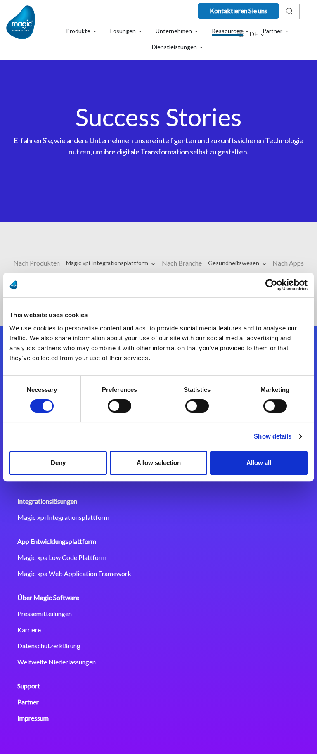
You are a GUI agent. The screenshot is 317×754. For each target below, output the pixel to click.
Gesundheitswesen (234, 262)
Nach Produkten (36, 263)
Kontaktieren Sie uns (238, 10)
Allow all (258, 462)
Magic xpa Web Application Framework (74, 573)
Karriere (29, 629)
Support (28, 686)
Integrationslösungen (47, 501)
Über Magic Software (48, 597)
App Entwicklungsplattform (56, 541)
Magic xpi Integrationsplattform (107, 262)
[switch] (119, 406)
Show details (272, 436)
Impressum (33, 718)
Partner (28, 702)
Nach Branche (182, 263)
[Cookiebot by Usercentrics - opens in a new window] (271, 285)
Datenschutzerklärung (48, 646)
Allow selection (159, 462)
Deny (58, 462)
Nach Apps (288, 263)
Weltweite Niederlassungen (56, 662)
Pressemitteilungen (44, 613)
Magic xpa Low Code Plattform (61, 557)
